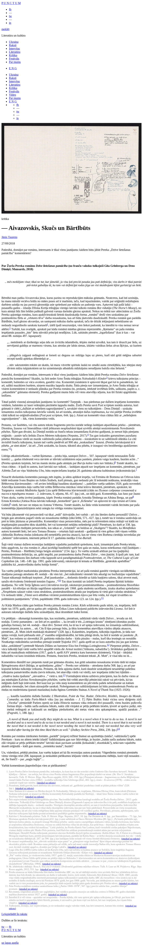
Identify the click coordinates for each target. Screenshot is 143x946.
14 (118, 729)
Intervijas (14, 48)
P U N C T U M (11, 3)
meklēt (5, 29)
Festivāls (14, 58)
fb (10, 9)
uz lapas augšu (10, 942)
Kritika (13, 55)
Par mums (15, 62)
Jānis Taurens (9, 237)
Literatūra (14, 51)
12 (108, 645)
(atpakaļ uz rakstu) (46, 782)
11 (102, 598)
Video (12, 94)
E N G (13, 68)
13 (64, 675)
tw (10, 16)
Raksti (12, 45)
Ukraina (13, 41)
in (10, 22)
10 (59, 580)
